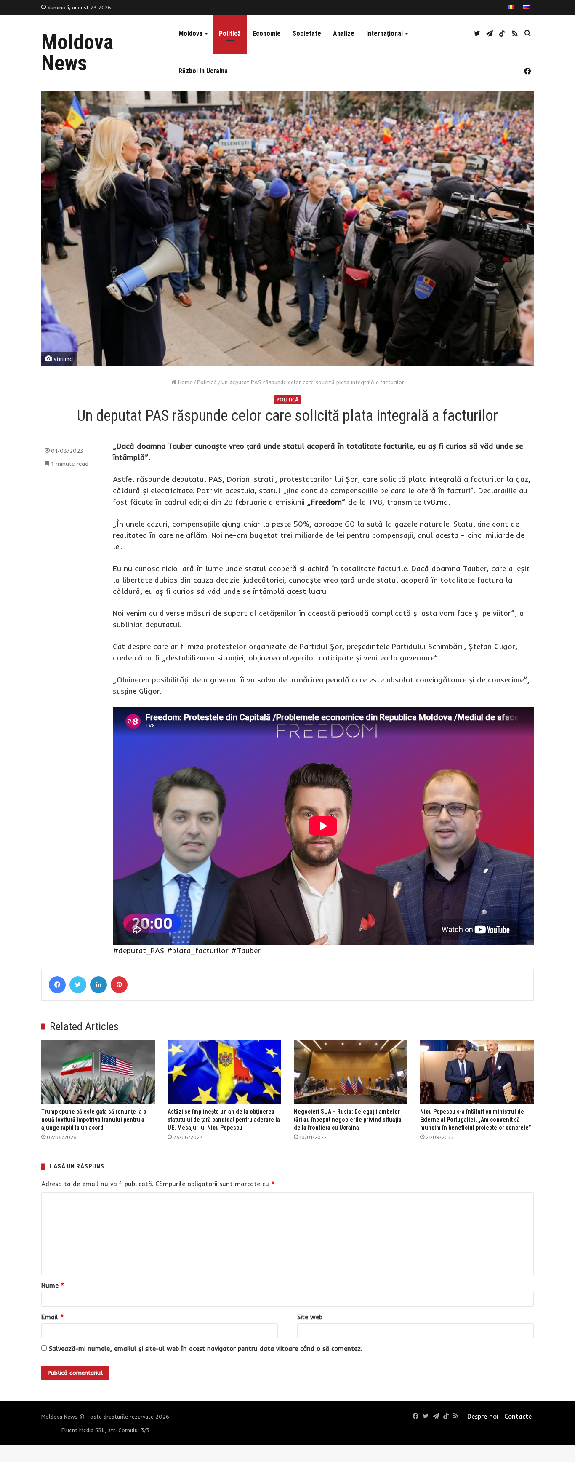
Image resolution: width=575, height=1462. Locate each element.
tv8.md (435, 502)
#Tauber (246, 950)
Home (184, 382)
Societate (307, 33)
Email (52, 1317)
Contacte (518, 1416)
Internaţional (384, 33)
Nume (52, 1285)
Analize (343, 33)
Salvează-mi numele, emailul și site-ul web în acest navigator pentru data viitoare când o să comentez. (205, 1348)
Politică (230, 33)
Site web (309, 1317)
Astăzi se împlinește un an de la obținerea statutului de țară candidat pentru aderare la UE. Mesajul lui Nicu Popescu (224, 1119)
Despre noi (482, 1416)
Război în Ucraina (203, 71)
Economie (267, 33)
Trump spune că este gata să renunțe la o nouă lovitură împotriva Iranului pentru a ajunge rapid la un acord (93, 1119)
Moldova (190, 33)
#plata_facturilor (198, 950)
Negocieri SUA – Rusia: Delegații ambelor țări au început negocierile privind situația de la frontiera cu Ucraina (348, 1119)
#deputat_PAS (138, 950)
